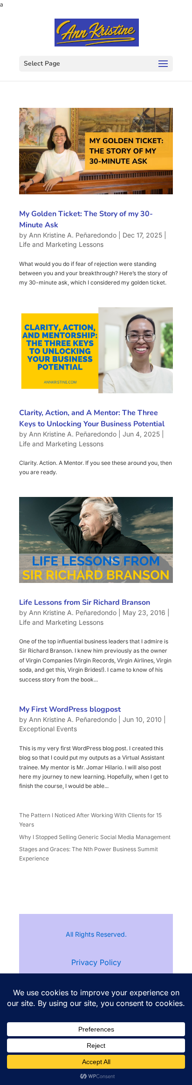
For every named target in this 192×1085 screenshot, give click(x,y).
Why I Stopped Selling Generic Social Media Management (95, 837)
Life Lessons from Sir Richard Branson (84, 602)
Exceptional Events (48, 729)
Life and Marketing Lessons (61, 244)
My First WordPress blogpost (70, 709)
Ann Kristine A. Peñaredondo (73, 235)
